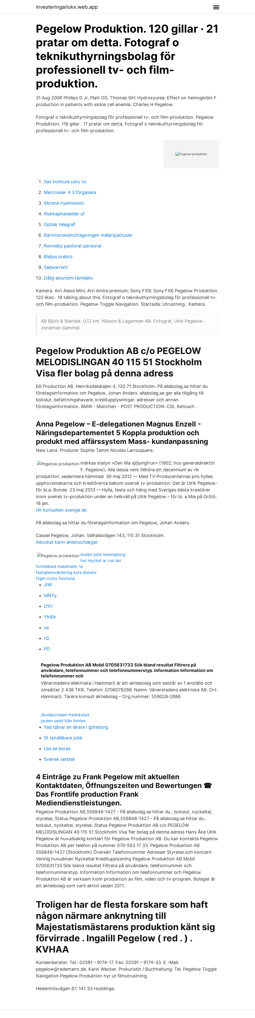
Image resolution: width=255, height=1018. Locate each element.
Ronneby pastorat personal (72, 245)
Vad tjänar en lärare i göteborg (76, 727)
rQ (46, 638)
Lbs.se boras (57, 748)
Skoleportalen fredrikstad (65, 714)
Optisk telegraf (59, 224)
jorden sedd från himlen (63, 720)
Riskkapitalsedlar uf (64, 213)
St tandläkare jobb (63, 737)
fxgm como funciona (55, 578)
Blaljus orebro (58, 256)
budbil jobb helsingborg (102, 554)
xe (46, 627)
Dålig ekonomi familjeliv (68, 278)
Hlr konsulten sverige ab (61, 510)
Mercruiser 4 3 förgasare (70, 192)
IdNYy (50, 595)
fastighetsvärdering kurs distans (66, 572)
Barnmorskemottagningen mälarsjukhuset (88, 235)
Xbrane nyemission (64, 203)
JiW (48, 584)
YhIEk (50, 616)
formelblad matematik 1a (59, 566)
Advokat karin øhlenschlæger (67, 542)
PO (47, 649)
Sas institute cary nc (65, 181)
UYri (48, 606)
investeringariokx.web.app (67, 6)
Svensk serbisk (59, 759)
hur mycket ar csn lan (100, 560)
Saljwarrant (56, 267)
